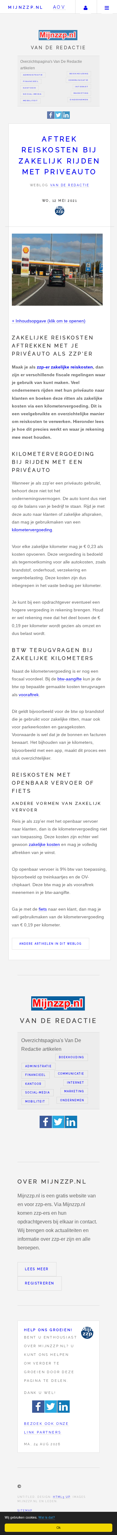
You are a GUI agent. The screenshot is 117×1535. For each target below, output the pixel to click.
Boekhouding (79, 74)
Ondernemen (79, 100)
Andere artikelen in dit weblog (50, 943)
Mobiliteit (30, 100)
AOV (59, 7)
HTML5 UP (61, 1496)
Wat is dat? (46, 1517)
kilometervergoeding (32, 529)
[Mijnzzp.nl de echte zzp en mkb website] (58, 35)
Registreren (39, 1283)
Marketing (81, 93)
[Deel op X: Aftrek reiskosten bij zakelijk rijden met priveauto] (58, 117)
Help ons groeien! (48, 1330)
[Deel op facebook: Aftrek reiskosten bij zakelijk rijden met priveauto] (51, 117)
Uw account (85, 7)
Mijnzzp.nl (25, 7)
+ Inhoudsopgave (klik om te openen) (48, 320)
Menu (107, 7)
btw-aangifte (69, 678)
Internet (82, 87)
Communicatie (79, 80)
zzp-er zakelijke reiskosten (65, 366)
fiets (43, 909)
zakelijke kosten (44, 844)
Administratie (33, 75)
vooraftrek (29, 694)
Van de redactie (70, 185)
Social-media (32, 94)
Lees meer (37, 1269)
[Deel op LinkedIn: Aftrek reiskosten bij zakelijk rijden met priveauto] (66, 117)
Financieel (31, 81)
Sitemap (24, 1510)
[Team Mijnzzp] (59, 210)
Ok (58, 1527)
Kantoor (29, 88)
